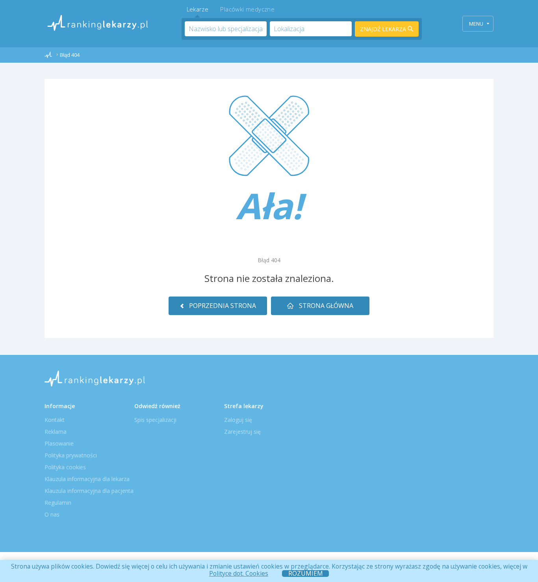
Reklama (56, 431)
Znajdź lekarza (384, 29)
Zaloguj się (238, 419)
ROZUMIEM (305, 573)
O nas (52, 514)
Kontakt (55, 419)
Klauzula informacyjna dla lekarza (87, 479)
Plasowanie (59, 443)
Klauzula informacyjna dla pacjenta (89, 490)
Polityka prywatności (71, 455)
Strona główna (325, 305)
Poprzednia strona (221, 305)
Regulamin (58, 502)
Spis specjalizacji (155, 419)
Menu (476, 23)
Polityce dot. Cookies (238, 573)
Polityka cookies (65, 467)
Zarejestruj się (242, 431)
